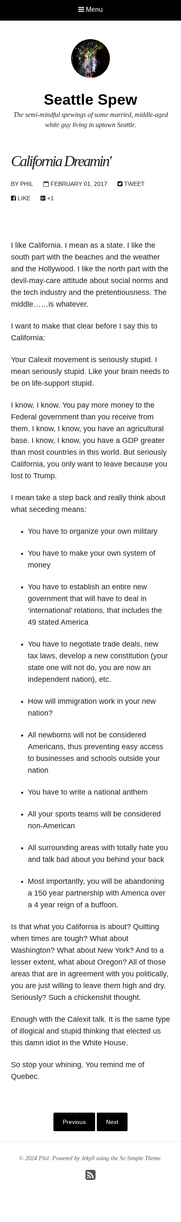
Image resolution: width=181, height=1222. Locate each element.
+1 (49, 198)
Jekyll (88, 1158)
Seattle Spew (90, 99)
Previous (74, 1122)
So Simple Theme (140, 1158)
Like (23, 198)
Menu (93, 9)
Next (112, 1122)
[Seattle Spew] (90, 57)
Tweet (133, 183)
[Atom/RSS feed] (90, 1177)
